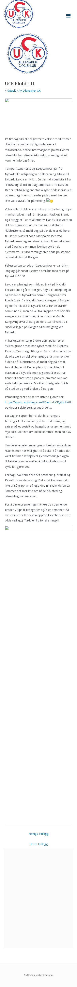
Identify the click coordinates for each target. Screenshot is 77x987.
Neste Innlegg (38, 844)
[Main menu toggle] (68, 15)
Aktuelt (11, 90)
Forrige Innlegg (38, 834)
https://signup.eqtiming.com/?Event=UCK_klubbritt (38, 402)
